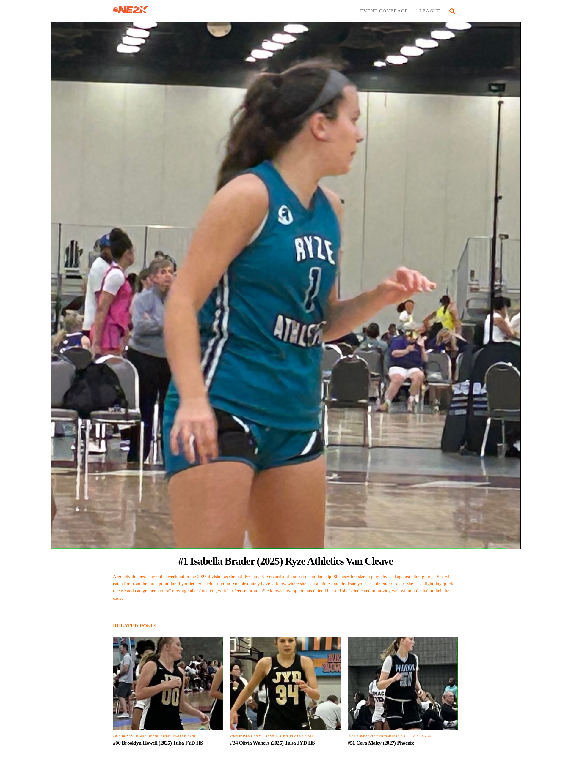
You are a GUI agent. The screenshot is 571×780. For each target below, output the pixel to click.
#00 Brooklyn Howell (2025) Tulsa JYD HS (158, 743)
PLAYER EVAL (185, 736)
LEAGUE (430, 10)
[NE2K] (130, 11)
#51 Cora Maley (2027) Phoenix (381, 743)
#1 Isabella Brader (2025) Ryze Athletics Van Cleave (285, 561)
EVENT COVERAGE (384, 10)
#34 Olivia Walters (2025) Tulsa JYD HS (272, 743)
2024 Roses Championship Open (142, 736)
